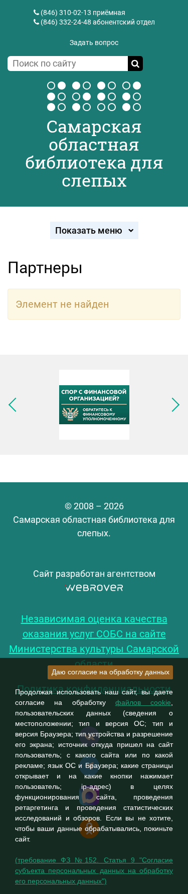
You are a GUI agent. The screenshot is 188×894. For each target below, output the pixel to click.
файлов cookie (143, 702)
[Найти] (135, 63)
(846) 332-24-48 (66, 22)
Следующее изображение (172, 405)
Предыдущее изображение (16, 405)
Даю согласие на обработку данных (110, 672)
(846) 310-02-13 (66, 13)
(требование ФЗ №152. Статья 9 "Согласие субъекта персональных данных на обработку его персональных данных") (94, 870)
